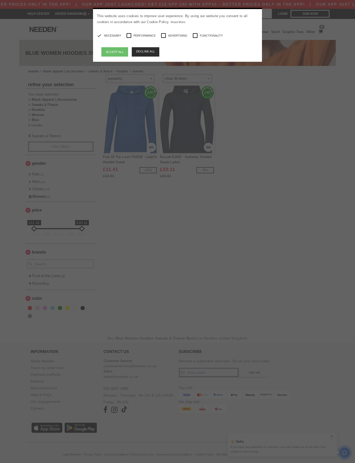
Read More (178, 22)
